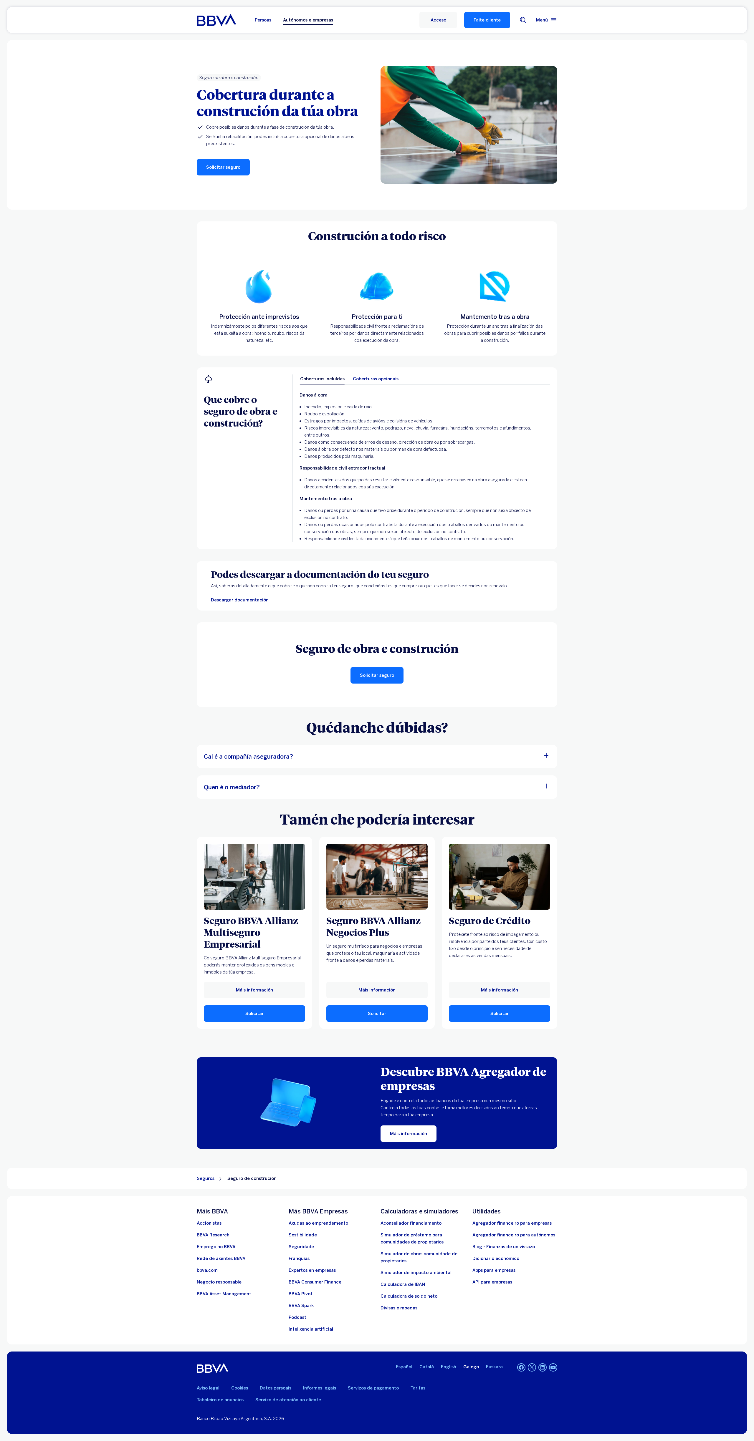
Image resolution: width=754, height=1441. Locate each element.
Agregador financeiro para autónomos (513, 1235)
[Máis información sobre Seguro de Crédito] (499, 877)
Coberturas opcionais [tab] (376, 379)
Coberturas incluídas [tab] (322, 379)
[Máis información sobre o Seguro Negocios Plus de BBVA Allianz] (377, 877)
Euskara (494, 1366)
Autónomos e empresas (308, 20)
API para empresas (492, 1282)
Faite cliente (487, 20)
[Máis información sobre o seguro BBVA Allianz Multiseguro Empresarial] (254, 877)
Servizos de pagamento (373, 1388)
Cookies (239, 1388)
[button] (438, 20)
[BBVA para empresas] (216, 20)
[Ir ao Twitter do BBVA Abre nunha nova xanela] (532, 1367)
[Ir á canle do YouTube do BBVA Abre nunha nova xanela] (553, 1367)
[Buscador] (523, 20)
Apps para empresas (493, 1270)
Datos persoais (275, 1388)
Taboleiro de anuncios (220, 1399)
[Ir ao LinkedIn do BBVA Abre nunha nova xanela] (542, 1367)
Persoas (263, 20)
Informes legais (319, 1388)
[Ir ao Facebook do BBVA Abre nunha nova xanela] (521, 1367)
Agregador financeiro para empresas (512, 1223)
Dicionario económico (495, 1258)
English (448, 1366)
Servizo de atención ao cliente (288, 1399)
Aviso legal (208, 1388)
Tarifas (418, 1388)
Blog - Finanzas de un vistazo (503, 1246)
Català (426, 1366)
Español (404, 1366)
